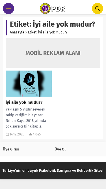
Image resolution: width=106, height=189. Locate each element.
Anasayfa (17, 32)
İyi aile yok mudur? (24, 102)
